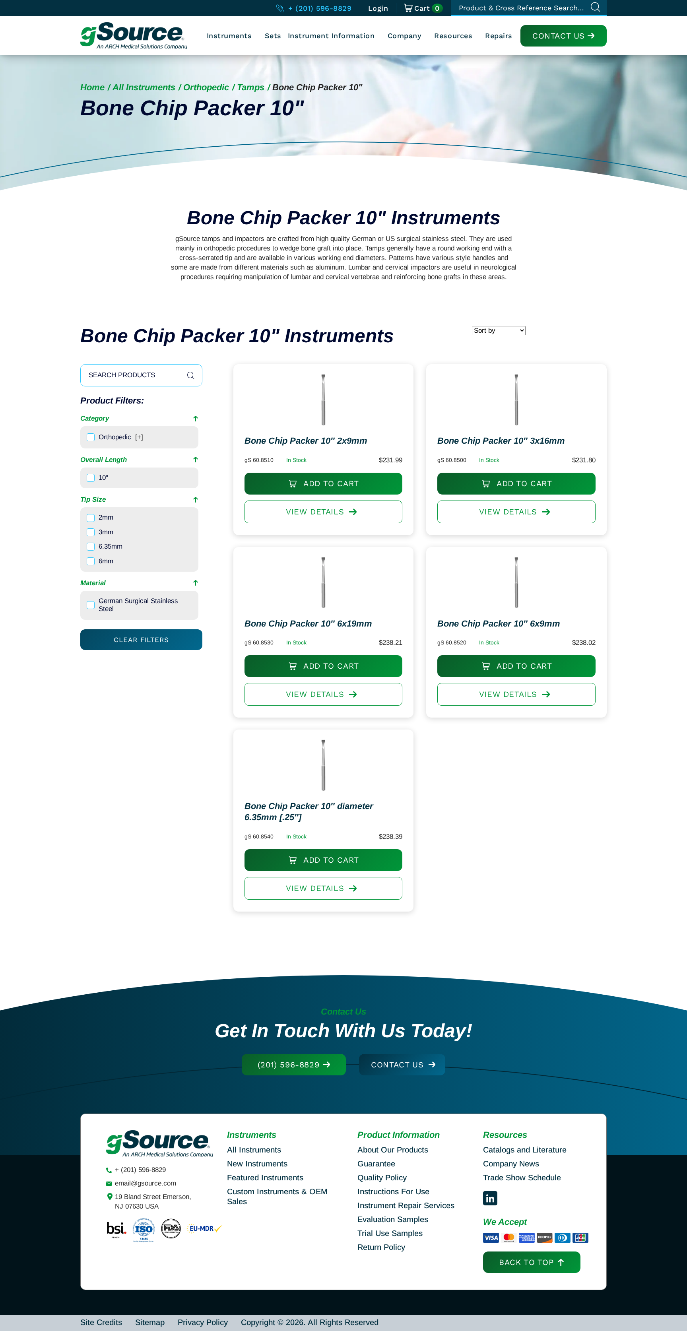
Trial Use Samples (390, 1233)
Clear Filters (141, 640)
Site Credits (101, 1322)
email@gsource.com (145, 1183)
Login (378, 8)
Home (92, 87)
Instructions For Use (393, 1191)
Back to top (526, 1262)
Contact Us (558, 36)
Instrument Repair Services (405, 1205)
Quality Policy (382, 1177)
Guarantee (376, 1163)
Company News (511, 1163)
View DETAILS (315, 511)
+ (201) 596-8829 (318, 8)
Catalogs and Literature (525, 1149)
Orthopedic (206, 87)
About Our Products (392, 1149)
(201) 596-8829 (288, 1064)
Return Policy (381, 1247)
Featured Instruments (265, 1177)
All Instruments (144, 87)
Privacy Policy (203, 1322)
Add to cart (330, 483)
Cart (427, 8)
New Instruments (257, 1163)
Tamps (250, 87)
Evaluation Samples (392, 1219)
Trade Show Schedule (522, 1177)
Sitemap (150, 1322)
